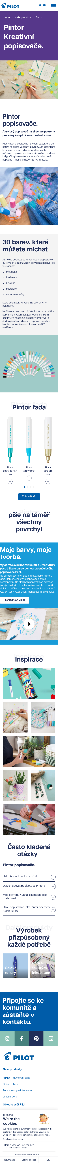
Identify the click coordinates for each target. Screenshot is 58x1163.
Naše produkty (23, 17)
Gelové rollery (10, 1084)
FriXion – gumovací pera (16, 1078)
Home (7, 17)
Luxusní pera (10, 1097)
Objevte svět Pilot (14, 1104)
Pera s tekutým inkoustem (17, 1090)
